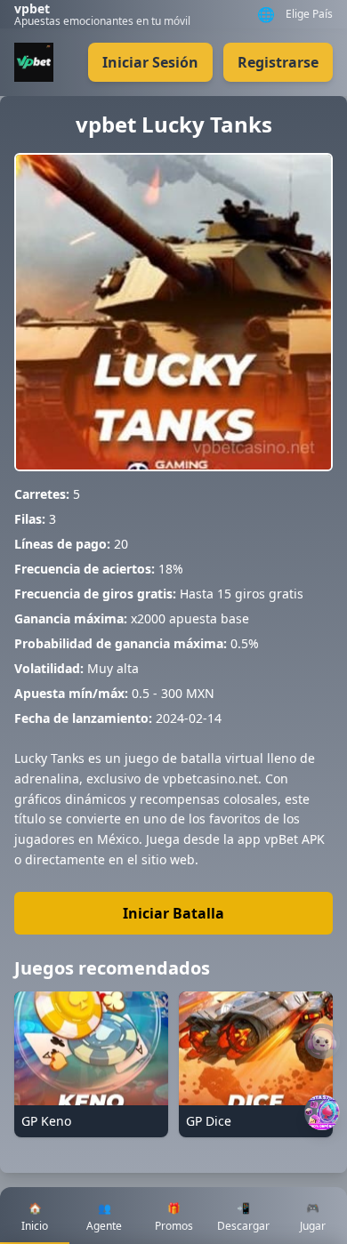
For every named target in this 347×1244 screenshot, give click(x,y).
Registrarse (278, 62)
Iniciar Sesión (150, 62)
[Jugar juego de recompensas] (322, 1112)
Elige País (309, 14)
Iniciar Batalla (173, 913)
